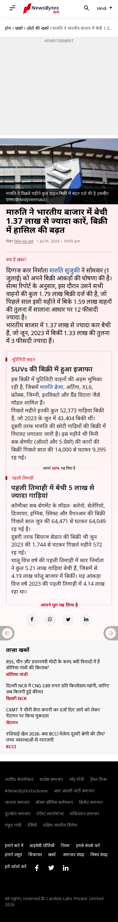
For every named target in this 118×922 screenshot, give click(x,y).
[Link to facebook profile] (36, 868)
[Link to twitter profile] (51, 868)
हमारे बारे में (14, 845)
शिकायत (35, 854)
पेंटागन (12, 722)
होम (8, 28)
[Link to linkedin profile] (65, 868)
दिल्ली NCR (16, 698)
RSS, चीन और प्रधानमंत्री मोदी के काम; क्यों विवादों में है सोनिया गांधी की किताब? (53, 665)
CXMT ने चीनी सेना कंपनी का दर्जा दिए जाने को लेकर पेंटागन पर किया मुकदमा (53, 713)
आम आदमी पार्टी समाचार (74, 791)
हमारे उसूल (13, 854)
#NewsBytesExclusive (26, 791)
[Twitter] (68, 620)
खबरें (19, 28)
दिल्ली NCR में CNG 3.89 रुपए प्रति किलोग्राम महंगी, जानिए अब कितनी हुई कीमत (57, 689)
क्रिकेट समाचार (91, 802)
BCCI (11, 746)
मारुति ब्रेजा (51, 386)
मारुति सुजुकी (64, 270)
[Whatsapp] (50, 620)
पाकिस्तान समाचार (84, 813)
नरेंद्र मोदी (76, 779)
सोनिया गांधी (17, 674)
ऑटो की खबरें (38, 28)
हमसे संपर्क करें (88, 845)
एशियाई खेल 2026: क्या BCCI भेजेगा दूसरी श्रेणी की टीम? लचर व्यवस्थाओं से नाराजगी (55, 737)
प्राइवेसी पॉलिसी (42, 845)
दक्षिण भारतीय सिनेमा (60, 825)
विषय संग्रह (99, 854)
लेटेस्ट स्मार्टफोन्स (50, 813)
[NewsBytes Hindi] (41, 8)
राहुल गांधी (13, 825)
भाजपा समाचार (17, 802)
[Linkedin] (86, 620)
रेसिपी (32, 825)
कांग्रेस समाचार (51, 779)
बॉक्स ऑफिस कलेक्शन (54, 802)
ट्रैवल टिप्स (98, 779)
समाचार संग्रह (73, 854)
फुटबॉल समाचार (18, 813)
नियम (65, 845)
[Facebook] (32, 620)
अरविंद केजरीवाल (19, 779)
